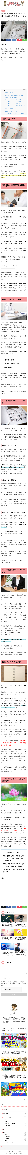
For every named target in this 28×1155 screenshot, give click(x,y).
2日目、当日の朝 (9, 92)
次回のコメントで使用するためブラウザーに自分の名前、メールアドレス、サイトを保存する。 (14, 983)
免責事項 (19, 1151)
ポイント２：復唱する (14, 103)
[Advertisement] (14, 74)
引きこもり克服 (14, 1117)
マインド (14, 1113)
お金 (15, 1134)
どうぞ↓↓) (4, 261)
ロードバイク (15, 1136)
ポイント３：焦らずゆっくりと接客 (17, 106)
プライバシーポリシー (11, 1151)
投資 (14, 1129)
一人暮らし (15, 1138)
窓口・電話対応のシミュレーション (14, 108)
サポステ (3, 10)
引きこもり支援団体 (15, 1123)
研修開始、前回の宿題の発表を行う (14, 95)
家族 (15, 1140)
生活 (14, 1132)
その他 (14, 1109)
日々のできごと (15, 1142)
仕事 (15, 1121)
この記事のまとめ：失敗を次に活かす (14, 113)
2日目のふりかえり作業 (11, 111)
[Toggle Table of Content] (23, 90)
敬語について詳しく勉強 (11, 97)
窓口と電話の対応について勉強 (13, 99)
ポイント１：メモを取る (15, 101)
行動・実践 (15, 1125)
